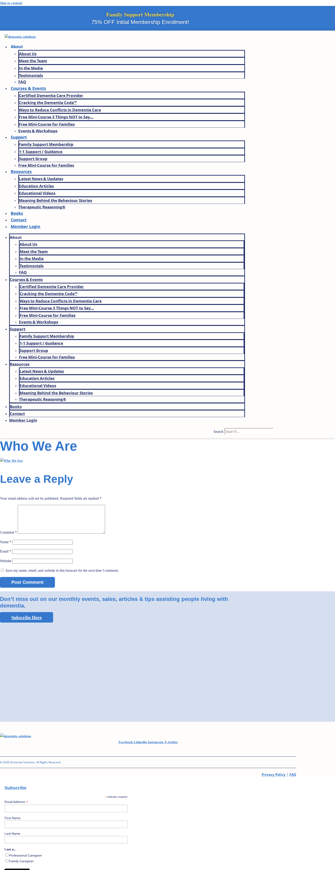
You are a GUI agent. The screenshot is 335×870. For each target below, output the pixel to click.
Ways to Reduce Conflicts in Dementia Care (60, 109)
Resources (21, 171)
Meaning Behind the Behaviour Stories (55, 200)
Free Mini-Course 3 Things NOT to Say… (56, 116)
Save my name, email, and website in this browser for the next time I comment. (62, 570)
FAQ (22, 81)
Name (5, 542)
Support (19, 137)
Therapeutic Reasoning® (41, 207)
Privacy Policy (274, 774)
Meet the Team (33, 60)
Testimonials (31, 75)
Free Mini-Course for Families (47, 124)
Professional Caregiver (25, 855)
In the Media (31, 68)
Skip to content (11, 3)
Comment (8, 532)
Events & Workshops (37, 130)
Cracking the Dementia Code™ (48, 102)
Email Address (16, 802)
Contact (19, 220)
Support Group (33, 158)
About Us (27, 53)
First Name (13, 818)
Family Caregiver (21, 861)
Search (218, 432)
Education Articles (36, 186)
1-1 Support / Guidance (40, 151)
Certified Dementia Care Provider (51, 95)
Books (17, 213)
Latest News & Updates (41, 178)
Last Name (12, 833)
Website (5, 561)
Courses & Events (28, 88)
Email (5, 551)
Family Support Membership (46, 144)
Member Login (25, 226)
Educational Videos (37, 193)
